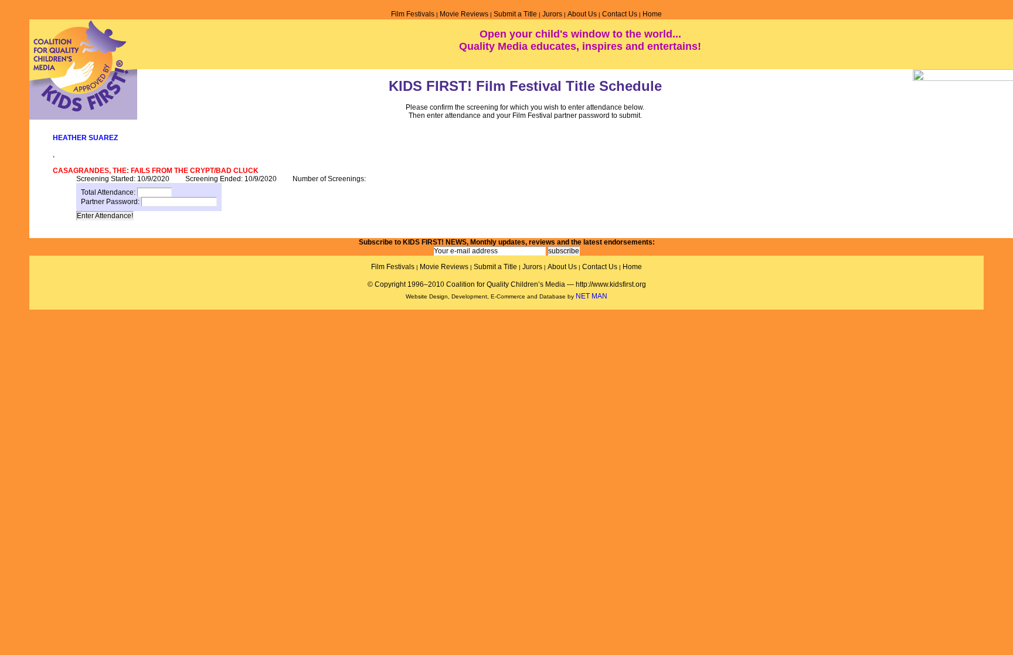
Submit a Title (515, 14)
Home (652, 14)
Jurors (552, 14)
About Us (582, 14)
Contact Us (619, 14)
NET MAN (591, 296)
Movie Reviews (464, 14)
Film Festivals (412, 14)
